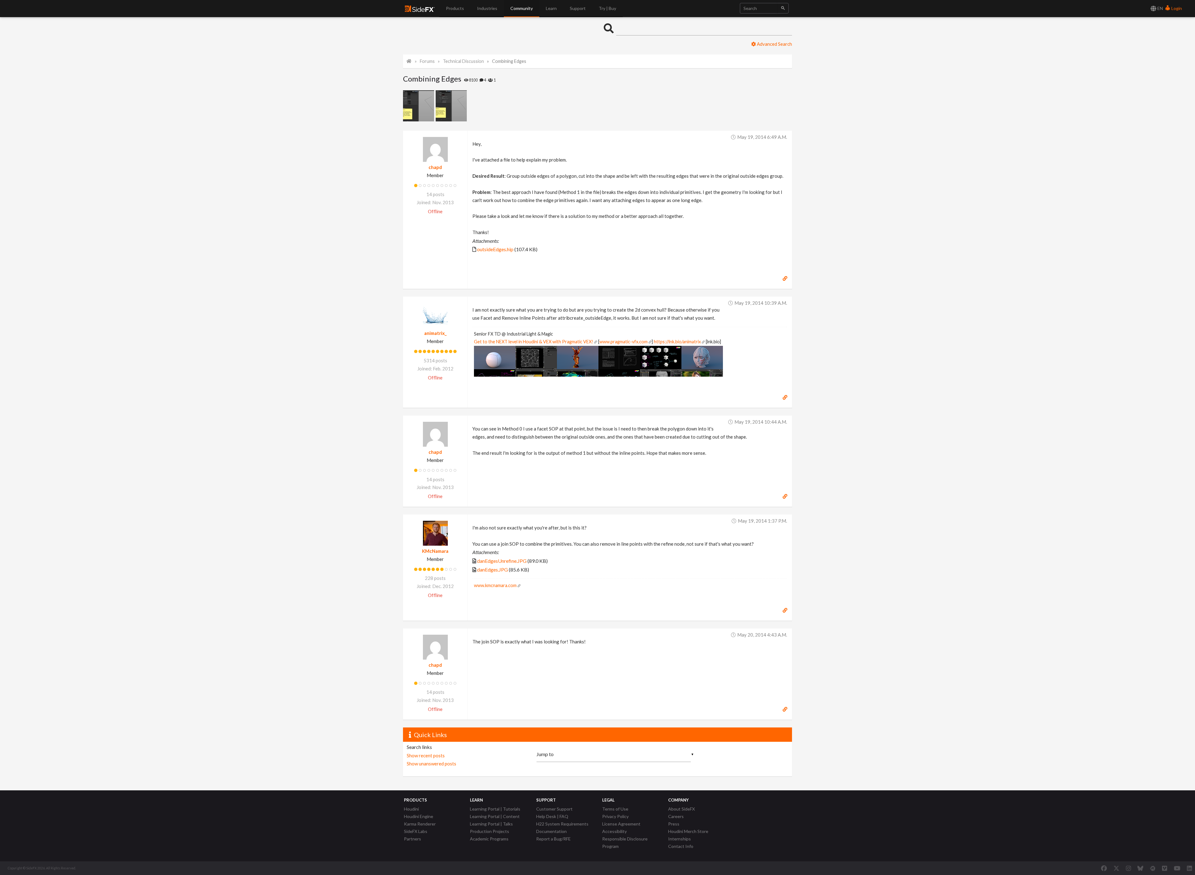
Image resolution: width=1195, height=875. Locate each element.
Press (673, 823)
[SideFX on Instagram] (1128, 868)
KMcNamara (435, 551)
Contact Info (680, 846)
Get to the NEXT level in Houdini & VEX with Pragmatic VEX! (533, 341)
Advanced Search (774, 44)
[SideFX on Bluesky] (1140, 868)
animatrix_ (435, 333)
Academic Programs (489, 838)
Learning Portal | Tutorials (495, 808)
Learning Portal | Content (495, 816)
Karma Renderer (420, 823)
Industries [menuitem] (487, 8)
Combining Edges (509, 61)
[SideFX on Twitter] (1116, 868)
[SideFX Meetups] (1153, 868)
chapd (435, 167)
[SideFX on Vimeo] (1164, 868)
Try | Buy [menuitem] (607, 8)
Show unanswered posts (431, 763)
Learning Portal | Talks (491, 823)
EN (1159, 8)
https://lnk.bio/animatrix (677, 341)
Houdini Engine (418, 816)
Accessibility (614, 831)
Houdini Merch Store (688, 831)
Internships (679, 838)
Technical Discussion (463, 61)
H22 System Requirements (562, 823)
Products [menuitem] (455, 8)
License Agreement (621, 823)
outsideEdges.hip (495, 249)
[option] (419, 105)
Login (1176, 8)
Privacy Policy (615, 816)
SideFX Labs (415, 831)
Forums (427, 61)
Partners (412, 838)
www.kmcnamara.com (495, 585)
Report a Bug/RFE (553, 838)
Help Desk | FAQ (552, 816)
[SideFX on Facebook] (1104, 868)
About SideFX (681, 808)
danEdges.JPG (492, 569)
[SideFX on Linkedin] (1189, 868)
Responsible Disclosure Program (625, 842)
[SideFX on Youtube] (1177, 868)
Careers (676, 816)
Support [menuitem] (578, 8)
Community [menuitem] (521, 8)
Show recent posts (426, 755)
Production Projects (489, 831)
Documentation (551, 831)
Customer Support (554, 808)
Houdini (411, 808)
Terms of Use (615, 808)
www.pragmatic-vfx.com (623, 341)
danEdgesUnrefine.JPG (502, 561)
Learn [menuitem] (551, 8)
